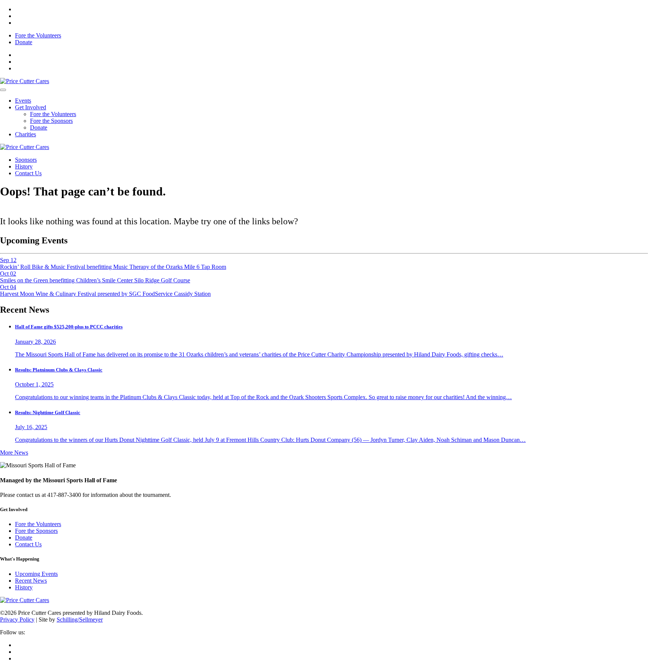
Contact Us (28, 173)
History (24, 166)
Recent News (31, 580)
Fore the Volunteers (38, 35)
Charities (25, 134)
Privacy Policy (17, 619)
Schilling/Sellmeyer (80, 619)
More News (14, 452)
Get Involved (30, 107)
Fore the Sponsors (51, 121)
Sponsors (26, 160)
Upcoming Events (36, 574)
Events (23, 100)
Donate (23, 42)
